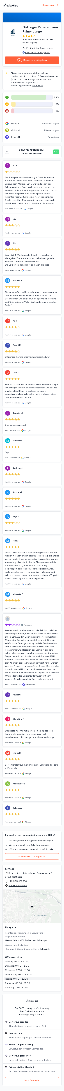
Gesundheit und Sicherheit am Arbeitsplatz (27, 940)
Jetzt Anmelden (32, 1080)
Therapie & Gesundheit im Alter (21, 949)
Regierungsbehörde (15, 936)
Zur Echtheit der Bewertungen (38, 48)
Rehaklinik (45, 949)
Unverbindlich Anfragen (30, 856)
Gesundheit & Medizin (16, 945)
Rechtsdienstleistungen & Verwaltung (24, 932)
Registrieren (49, 5)
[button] (32, 906)
